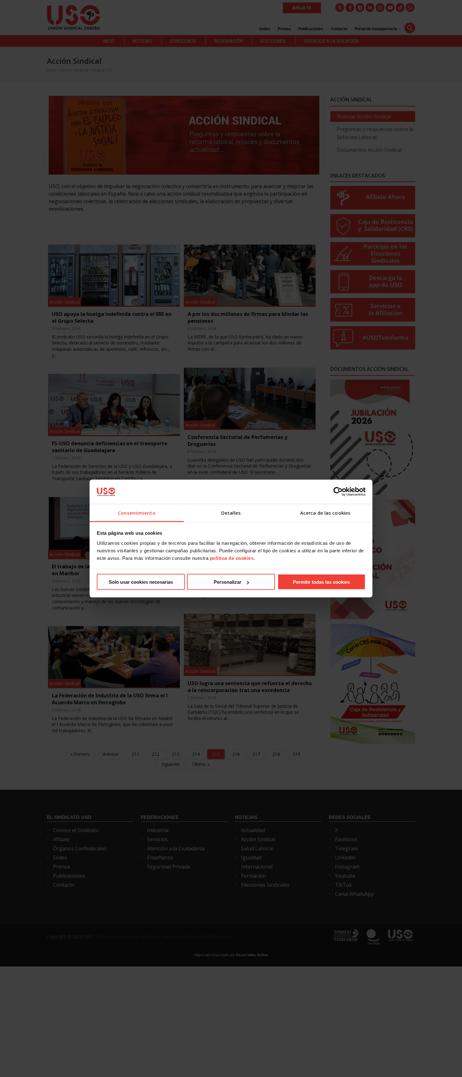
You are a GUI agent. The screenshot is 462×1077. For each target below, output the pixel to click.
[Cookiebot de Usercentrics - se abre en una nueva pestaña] (338, 491)
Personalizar (227, 582)
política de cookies (232, 557)
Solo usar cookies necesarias (141, 582)
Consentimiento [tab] (136, 512)
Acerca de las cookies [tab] (325, 512)
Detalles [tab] (231, 512)
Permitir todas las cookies (321, 582)
